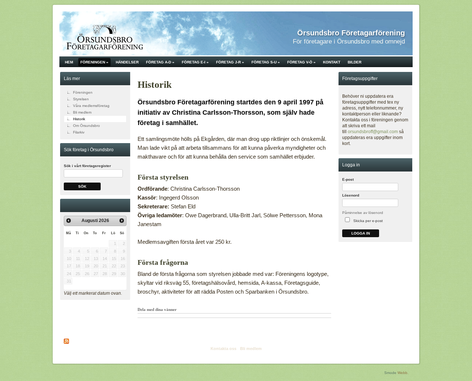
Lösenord (350, 195)
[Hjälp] (408, 181)
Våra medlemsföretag (91, 106)
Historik (79, 119)
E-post (348, 179)
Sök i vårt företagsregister (87, 166)
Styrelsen (81, 99)
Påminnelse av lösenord (362, 213)
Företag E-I (195, 62)
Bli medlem (82, 112)
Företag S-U (265, 62)
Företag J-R (230, 62)
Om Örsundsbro (86, 126)
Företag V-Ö (301, 62)
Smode (390, 373)
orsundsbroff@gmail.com (373, 131)
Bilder (354, 62)
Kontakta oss (223, 348)
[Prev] (68, 220)
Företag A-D (160, 62)
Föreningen (94, 62)
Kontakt (331, 62)
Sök (82, 186)
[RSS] (67, 341)
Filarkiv (78, 132)
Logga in (360, 233)
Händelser (127, 62)
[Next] (121, 220)
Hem (69, 62)
